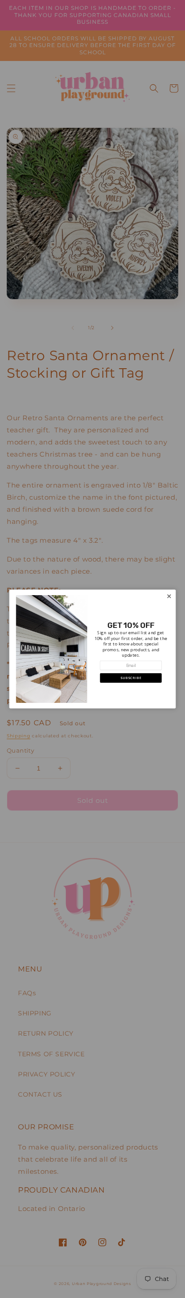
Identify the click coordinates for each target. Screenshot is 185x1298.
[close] (169, 596)
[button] (131, 678)
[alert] (92, 649)
